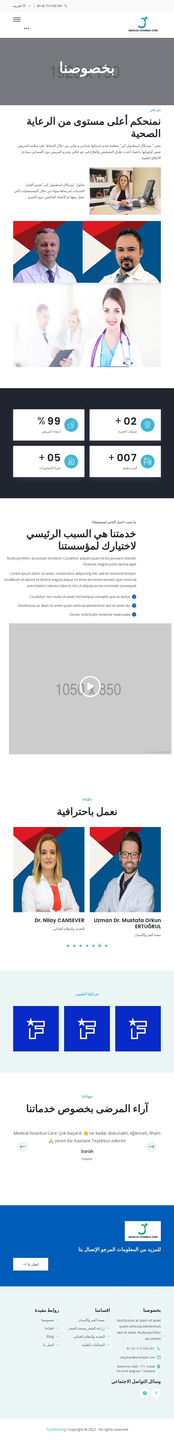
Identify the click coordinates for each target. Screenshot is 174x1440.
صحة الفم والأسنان (91, 1320)
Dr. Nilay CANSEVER (59, 920)
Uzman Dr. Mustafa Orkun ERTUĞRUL (127, 923)
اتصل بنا (33, 1264)
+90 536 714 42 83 (50, 6)
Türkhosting (56, 1429)
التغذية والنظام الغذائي (89, 1336)
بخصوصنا (47, 1320)
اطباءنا (49, 1328)
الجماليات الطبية (93, 1344)
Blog (50, 1336)
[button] (106, 946)
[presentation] (22, 1146)
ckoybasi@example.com (137, 1357)
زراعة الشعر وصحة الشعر (86, 1328)
